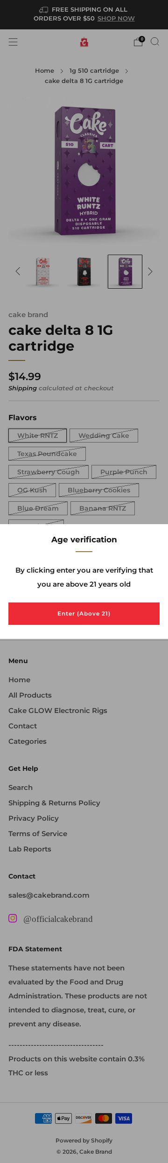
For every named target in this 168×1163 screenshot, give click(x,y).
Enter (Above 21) (84, 613)
